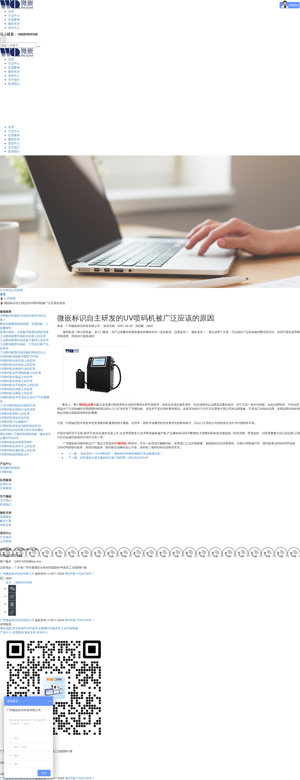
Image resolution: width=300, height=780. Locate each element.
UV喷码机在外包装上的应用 (17, 364)
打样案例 (5, 488)
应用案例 (14, 19)
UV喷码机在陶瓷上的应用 (16, 393)
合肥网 (42, 628)
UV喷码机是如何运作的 (15, 417)
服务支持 (14, 23)
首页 (11, 11)
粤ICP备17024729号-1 (79, 573)
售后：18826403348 (19, 582)
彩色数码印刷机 (10, 468)
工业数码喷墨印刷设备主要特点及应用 (24, 340)
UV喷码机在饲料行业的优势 (17, 409)
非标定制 (5, 525)
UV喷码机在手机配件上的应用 (19, 385)
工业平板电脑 (69, 628)
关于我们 (14, 79)
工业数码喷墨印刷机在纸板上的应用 (23, 336)
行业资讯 (5, 290)
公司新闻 (17, 290)
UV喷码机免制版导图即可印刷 (19, 356)
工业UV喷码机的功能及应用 (17, 405)
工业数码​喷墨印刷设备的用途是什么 (23, 352)
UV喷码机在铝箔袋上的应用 (17, 360)
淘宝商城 (18, 628)
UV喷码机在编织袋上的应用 (17, 450)
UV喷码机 (6, 472)
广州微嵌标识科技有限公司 (17, 573)
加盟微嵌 (5, 516)
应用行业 (5, 484)
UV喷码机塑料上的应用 (15, 413)
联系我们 (14, 84)
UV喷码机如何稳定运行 (15, 454)
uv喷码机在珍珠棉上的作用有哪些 (21, 430)
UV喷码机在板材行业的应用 (17, 368)
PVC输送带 (54, 628)
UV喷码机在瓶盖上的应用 (16, 377)
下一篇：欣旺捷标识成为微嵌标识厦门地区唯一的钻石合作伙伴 (108, 457)
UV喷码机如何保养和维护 (16, 442)
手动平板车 (31, 628)
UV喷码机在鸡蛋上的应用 (16, 389)
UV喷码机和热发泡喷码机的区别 (20, 426)
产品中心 (14, 15)
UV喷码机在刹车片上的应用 (17, 446)
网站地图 (6, 628)
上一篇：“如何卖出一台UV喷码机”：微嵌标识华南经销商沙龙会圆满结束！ (115, 453)
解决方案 (5, 521)
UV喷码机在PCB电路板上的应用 (20, 373)
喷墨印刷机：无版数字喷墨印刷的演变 (24, 332)
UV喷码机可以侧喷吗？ (15, 421)
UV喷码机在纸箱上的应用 (16, 381)
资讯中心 (14, 27)
